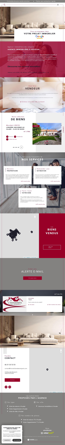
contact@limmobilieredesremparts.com (16, 368)
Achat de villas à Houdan (16, 411)
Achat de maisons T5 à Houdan (32, 420)
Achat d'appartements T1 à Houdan (33, 422)
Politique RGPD (53, 436)
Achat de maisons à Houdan (17, 406)
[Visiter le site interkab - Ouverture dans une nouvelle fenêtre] (49, 433)
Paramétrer (7, 440)
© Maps (28, 257)
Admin (45, 436)
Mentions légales (41, 436)
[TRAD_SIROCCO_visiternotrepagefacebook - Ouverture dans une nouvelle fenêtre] (6, 387)
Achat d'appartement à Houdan (18, 409)
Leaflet (24, 257)
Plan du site (35, 436)
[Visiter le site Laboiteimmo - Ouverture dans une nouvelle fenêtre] (32, 441)
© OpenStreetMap (33, 257)
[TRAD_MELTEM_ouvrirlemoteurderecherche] (4, 5)
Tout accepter (16, 440)
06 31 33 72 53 (10, 364)
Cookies (57, 436)
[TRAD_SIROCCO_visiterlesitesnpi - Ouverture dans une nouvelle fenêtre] (42, 433)
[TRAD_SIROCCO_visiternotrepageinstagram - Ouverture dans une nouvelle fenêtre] (9, 387)
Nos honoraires (29, 436)
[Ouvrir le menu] (58, 5)
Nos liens (48, 436)
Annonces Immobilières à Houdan (48, 406)
